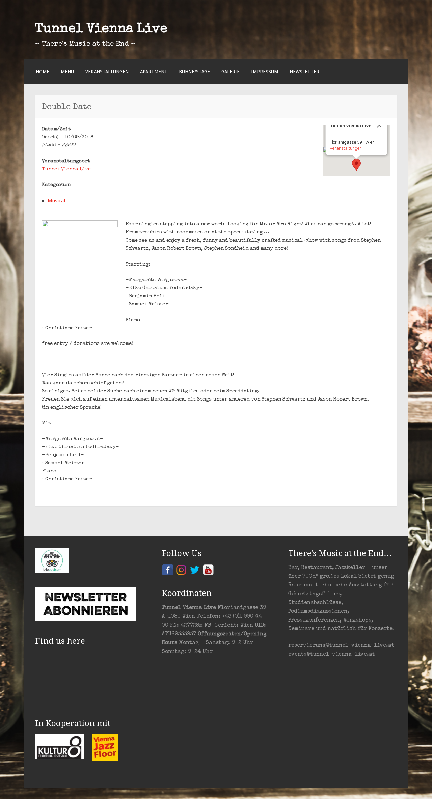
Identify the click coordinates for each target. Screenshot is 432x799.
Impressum (264, 71)
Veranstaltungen (107, 71)
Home (42, 71)
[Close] (379, 125)
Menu (67, 71)
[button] (356, 165)
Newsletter (304, 71)
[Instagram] (181, 570)
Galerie (230, 71)
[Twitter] (195, 570)
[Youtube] (208, 570)
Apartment (153, 71)
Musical (56, 201)
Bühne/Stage (194, 71)
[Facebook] (168, 570)
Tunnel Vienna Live (101, 29)
